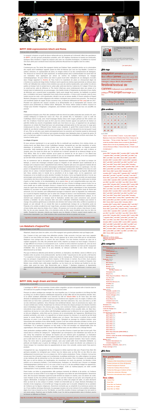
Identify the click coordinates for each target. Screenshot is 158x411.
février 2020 (124, 157)
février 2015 (124, 188)
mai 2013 (123, 199)
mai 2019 (130, 162)
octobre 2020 (134, 153)
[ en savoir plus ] (127, 65)
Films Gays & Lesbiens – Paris (115, 275)
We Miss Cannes (114, 270)
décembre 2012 (127, 202)
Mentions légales (124, 409)
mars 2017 (133, 175)
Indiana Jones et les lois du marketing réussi (115, 144)
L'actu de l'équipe (108, 308)
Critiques (60, 219)
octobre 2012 (116, 204)
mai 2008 (123, 230)
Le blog (105, 310)
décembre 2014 (107, 191)
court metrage (127, 79)
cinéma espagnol (59, 272)
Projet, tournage (108, 346)
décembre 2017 (127, 171)
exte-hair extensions (59, 397)
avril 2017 (126, 175)
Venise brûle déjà (124, 146)
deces (118, 81)
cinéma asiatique (48, 397)
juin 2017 (113, 175)
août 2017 (134, 173)
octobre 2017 (116, 173)
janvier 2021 (106, 153)
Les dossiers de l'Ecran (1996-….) (113, 312)
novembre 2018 (111, 166)
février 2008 (110, 233)
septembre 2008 (130, 228)
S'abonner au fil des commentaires (112, 238)
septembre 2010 (108, 217)
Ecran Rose (109, 298)
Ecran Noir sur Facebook (114, 384)
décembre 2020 (115, 153)
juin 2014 (123, 193)
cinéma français (116, 79)
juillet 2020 (124, 155)
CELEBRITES (42, 14)
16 (111, 123)
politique (104, 93)
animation (118, 73)
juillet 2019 (117, 162)
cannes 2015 (125, 77)
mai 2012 (119, 206)
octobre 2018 (120, 166)
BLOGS (86, 14)
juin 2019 (123, 162)
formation (106, 304)
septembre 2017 (126, 173)
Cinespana (109, 272)
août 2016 (124, 180)
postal (88, 397)
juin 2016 (105, 182)
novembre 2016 (133, 177)
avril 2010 (109, 219)
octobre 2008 (120, 228)
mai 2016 (112, 182)
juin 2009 (123, 224)
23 (111, 127)
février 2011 (133, 213)
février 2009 (117, 226)
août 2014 (109, 193)
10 (115, 120)
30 (111, 130)
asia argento (42, 217)
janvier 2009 (125, 226)
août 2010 (116, 217)
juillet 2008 (110, 230)
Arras (107, 260)
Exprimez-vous (91, 221)
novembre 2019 (117, 160)
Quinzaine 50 (110, 337)
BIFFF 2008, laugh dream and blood (38, 281)
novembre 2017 (107, 173)
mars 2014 (110, 195)
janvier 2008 (118, 233)
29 (108, 130)
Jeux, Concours (111, 253)
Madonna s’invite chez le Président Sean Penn (116, 138)
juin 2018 (117, 168)
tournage (126, 92)
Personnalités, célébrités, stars (112, 344)
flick (72, 217)
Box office (106, 76)
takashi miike (95, 397)
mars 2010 (116, 219)
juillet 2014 (117, 193)
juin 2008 (117, 230)
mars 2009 (110, 226)
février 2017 (106, 177)
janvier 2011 (106, 215)
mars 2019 (110, 164)
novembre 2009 (117, 222)
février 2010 (124, 219)
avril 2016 (118, 182)
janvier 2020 (132, 157)
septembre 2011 (116, 211)
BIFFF (28, 57)
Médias (105, 339)
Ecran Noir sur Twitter (113, 388)
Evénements (107, 250)
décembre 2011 (123, 208)
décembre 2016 (123, 177)
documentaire (126, 81)
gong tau (76, 397)
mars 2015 (116, 188)
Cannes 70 (109, 333)
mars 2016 (125, 182)
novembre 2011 (133, 208)
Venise (108, 285)
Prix (111, 92)
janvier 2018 (118, 171)
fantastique (67, 217)
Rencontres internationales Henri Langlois (119, 374)
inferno (81, 217)
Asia (66, 181)
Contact (133, 409)
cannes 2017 (105, 79)
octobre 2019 (126, 160)
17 (115, 123)
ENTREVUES (69, 14)
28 (104, 130)
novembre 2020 (125, 153)
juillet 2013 (110, 199)
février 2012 (106, 208)
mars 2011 (125, 213)
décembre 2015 (115, 184)
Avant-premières (111, 293)
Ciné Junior (110, 359)
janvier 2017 (114, 177)
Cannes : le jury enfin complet (127, 135)
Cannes (108, 268)
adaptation (107, 73)
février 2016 (133, 182)
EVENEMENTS (59, 14)
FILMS (35, 14)
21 (104, 127)
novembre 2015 (125, 184)
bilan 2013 (109, 318)
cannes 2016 (134, 77)
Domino (45, 80)
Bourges (108, 266)
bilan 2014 (109, 319)
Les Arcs (109, 277)
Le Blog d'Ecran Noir (115, 102)
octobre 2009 (126, 222)
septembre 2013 (130, 197)
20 (125, 123)
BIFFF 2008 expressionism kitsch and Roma (43, 49)
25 (118, 127)
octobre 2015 (134, 184)
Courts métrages (111, 295)
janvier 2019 (125, 164)
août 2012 (134, 204)
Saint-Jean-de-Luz (111, 281)
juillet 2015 (124, 186)
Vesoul (108, 287)
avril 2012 (126, 206)
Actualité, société (111, 291)
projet (118, 92)
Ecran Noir (110, 382)
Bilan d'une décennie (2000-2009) (116, 331)
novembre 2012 (107, 204)
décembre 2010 (115, 215)
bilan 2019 (109, 329)
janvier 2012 (114, 208)
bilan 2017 (109, 325)
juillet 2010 (124, 217)
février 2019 (117, 164)
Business (106, 246)
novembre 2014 (117, 191)
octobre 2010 (134, 215)
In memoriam (107, 306)
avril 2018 (130, 168)
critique (112, 82)
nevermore (83, 397)
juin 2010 (131, 217)
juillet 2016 (132, 180)
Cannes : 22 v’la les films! (110, 135)
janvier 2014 (125, 195)
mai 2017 (119, 175)
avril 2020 (109, 157)
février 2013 (110, 202)
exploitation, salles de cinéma (115, 248)
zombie (92, 217)
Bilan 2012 (109, 316)
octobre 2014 (126, 191)
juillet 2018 (110, 168)
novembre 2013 (111, 197)
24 (115, 127)
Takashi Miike (71, 296)
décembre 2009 (107, 222)
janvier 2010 (132, 219)
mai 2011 (112, 213)
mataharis (75, 272)
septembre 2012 (126, 204)
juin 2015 (131, 186)
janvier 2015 (132, 188)
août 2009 (109, 224)
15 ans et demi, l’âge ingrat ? (120, 140)
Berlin (125, 74)
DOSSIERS (50, 14)
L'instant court (110, 300)
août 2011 (124, 211)
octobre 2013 (120, 197)
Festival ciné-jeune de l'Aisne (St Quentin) (119, 363)
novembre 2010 (125, 215)
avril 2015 (109, 188)
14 (104, 123)
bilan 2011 (109, 314)
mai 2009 (130, 224)
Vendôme (109, 283)
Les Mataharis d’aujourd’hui (34, 226)
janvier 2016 (106, 184)
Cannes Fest (110, 380)
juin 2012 (113, 206)
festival (107, 85)
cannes (116, 76)
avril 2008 (130, 230)
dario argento (59, 217)
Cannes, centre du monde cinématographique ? (120, 335)
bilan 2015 (109, 321)
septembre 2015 (108, 186)
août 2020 (116, 155)
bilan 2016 (109, 323)
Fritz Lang (82, 100)
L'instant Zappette (111, 342)
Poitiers (108, 279)
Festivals (66, 219)
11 (118, 120)
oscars (122, 89)
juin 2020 (131, 155)
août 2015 (116, 186)
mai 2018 (123, 168)
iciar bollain (68, 272)
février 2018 (110, 171)
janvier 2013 (118, 202)
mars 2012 (133, 206)
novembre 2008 (111, 228)
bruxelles (52, 217)
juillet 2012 (106, 206)
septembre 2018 (130, 166)
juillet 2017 (106, 175)
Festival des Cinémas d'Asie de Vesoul (118, 367)
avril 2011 (118, 213)
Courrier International (112, 341)
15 (108, 123)
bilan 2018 (109, 327)
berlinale (131, 74)
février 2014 (117, 195)
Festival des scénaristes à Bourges (117, 372)
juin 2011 (105, 213)
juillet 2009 (117, 224)
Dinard (108, 273)
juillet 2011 (132, 211)
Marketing (109, 255)
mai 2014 (130, 193)
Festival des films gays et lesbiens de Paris (119, 370)
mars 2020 (116, 157)
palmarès (129, 89)
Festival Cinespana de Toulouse (116, 365)
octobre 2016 (106, 180)
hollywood (116, 89)
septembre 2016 (116, 180)
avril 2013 (130, 199)
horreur (76, 217)
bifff (47, 217)
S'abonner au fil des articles (111, 237)
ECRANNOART (78, 14)
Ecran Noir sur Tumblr (113, 386)
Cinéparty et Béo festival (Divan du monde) (119, 361)
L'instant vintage (111, 302)
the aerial (87, 217)
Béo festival (109, 262)
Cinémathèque (110, 251)
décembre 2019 (107, 160)
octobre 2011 (106, 211)
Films (104, 289)
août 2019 (109, 162)
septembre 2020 (108, 155)
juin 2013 (117, 199)
